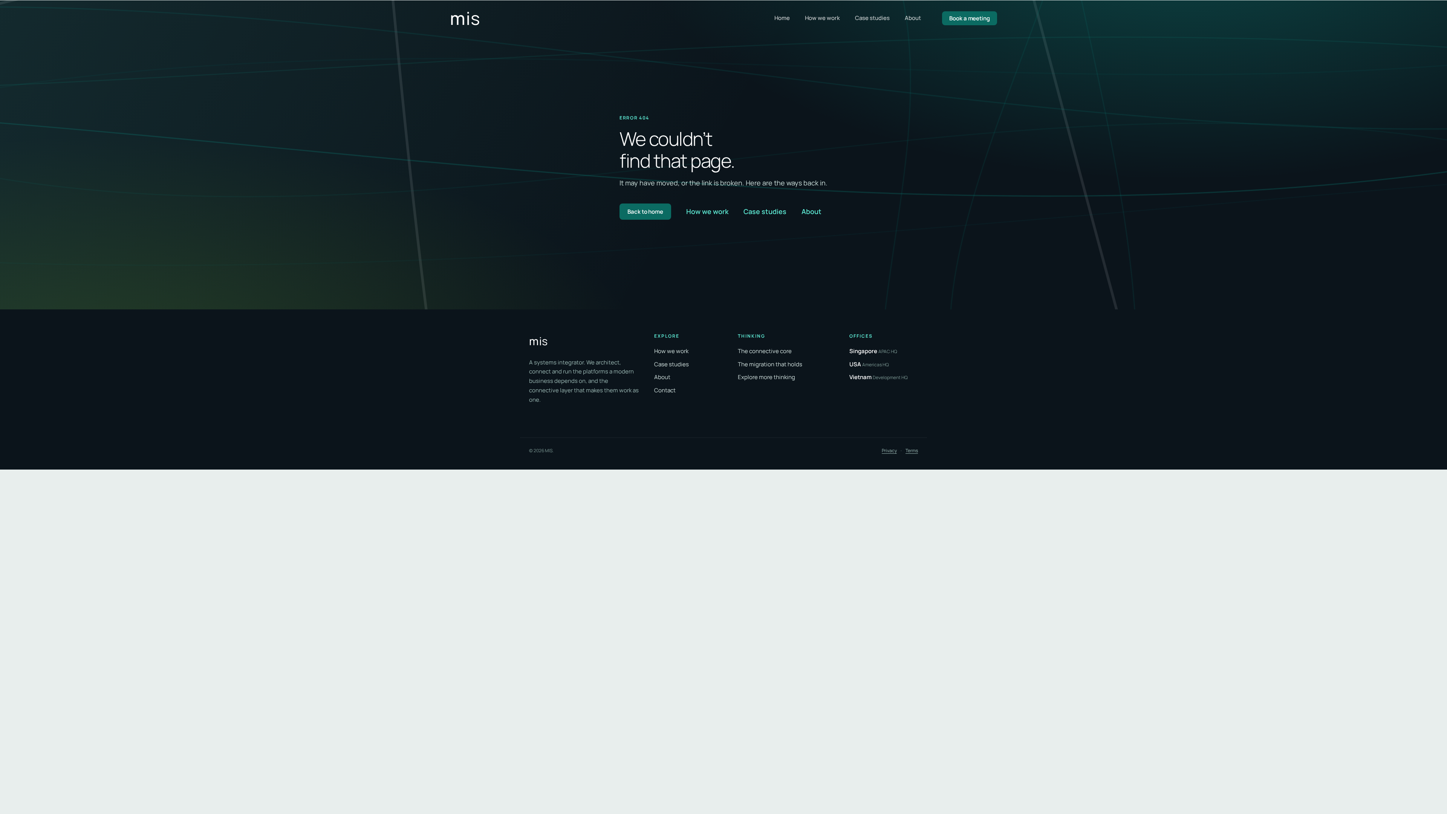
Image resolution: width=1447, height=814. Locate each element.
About (913, 18)
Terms (912, 450)
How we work (822, 18)
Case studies (872, 18)
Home (782, 18)
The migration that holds (770, 364)
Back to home (645, 212)
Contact (665, 390)
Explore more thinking (766, 377)
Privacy (889, 450)
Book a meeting (969, 18)
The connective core (765, 351)
